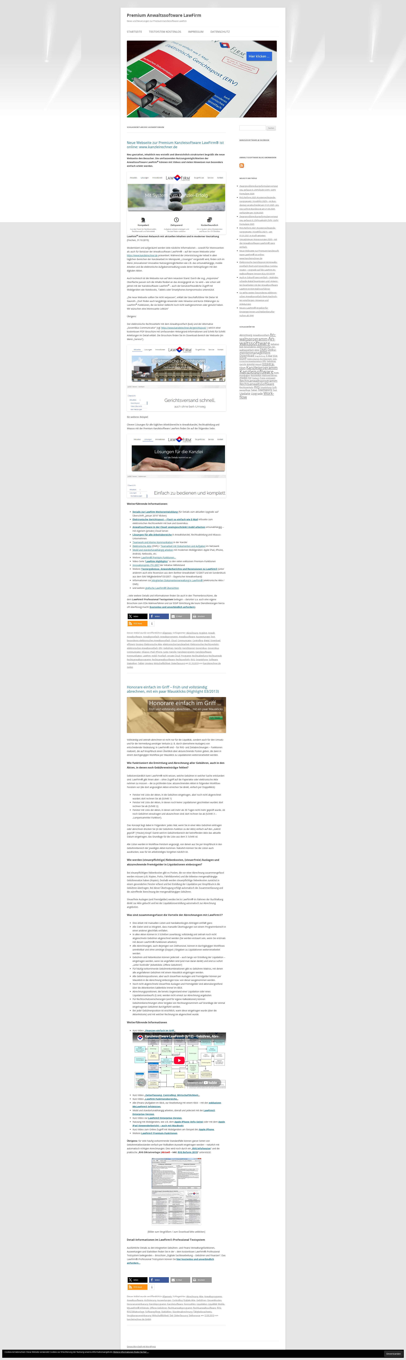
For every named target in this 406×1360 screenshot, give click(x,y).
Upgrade (257, 393)
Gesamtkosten (214, 1300)
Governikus (201, 648)
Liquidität (212, 1304)
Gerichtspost (188, 648)
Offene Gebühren (158, 1307)
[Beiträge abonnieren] (241, 166)
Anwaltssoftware (187, 636)
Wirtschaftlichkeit (162, 663)
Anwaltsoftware (134, 636)
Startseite (134, 31)
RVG (193, 659)
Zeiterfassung (178, 663)
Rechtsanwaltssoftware (163, 659)
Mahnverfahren (269, 375)
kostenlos (256, 375)
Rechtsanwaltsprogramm (139, 659)
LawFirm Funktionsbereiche (161, 1098)
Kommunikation (134, 655)
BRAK (257, 350)
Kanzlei (173, 651)
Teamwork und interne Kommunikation (153, 542)
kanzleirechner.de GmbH (139, 1319)
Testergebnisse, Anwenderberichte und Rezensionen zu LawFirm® (179, 568)
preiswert (270, 378)
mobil (154, 655)
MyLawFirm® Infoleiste (138, 1307)
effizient (131, 644)
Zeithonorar (194, 1315)
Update (244, 393)
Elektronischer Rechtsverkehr (204, 644)
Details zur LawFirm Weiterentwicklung (155, 511)
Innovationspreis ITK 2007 (146, 565)
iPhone (159, 651)
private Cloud (173, 655)
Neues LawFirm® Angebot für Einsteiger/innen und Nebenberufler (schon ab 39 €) (257, 311)
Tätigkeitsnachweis (202, 1311)
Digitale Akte (189, 1300)
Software (213, 659)
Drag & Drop (260, 356)
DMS (263, 349)
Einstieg (139, 644)
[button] (137, 616)
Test (275, 390)
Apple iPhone (206, 1129)
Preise (262, 378)
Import (258, 364)
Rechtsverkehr (183, 659)
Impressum (195, 31)
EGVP (243, 358)
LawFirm (147, 655)
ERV (160, 648)
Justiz (165, 651)
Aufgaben (275, 344)
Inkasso (145, 651)
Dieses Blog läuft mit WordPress (141, 1346)
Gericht (177, 648)
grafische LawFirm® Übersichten (162, 587)
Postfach (162, 655)
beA (213, 636)
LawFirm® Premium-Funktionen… (158, 557)
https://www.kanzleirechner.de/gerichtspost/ (183, 327)
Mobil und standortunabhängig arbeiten (153, 549)
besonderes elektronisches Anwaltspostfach (148, 640)
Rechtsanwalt (215, 655)
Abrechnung (192, 632)
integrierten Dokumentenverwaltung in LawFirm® (177, 580)
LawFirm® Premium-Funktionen (159, 1133)
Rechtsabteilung (200, 655)
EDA (275, 355)
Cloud (174, 640)
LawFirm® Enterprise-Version (165, 1117)
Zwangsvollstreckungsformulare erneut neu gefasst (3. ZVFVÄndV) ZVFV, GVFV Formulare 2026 (258, 190)
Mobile (221, 1304)
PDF (250, 378)
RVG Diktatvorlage (135, 1311)
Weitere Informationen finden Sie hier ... (131, 1352)
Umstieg (149, 663)
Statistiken (132, 663)
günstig (251, 364)
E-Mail (269, 355)
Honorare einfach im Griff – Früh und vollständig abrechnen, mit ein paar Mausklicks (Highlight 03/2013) (173, 689)
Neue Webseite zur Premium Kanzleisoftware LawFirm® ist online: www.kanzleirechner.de (175, 144)
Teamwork (265, 390)
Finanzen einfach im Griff (159, 1030)
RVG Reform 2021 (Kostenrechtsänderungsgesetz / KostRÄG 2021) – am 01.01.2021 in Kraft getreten (257, 231)
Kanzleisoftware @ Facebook (254, 140)
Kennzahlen (190, 1304)
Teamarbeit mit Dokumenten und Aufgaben (183, 546)
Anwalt (211, 632)
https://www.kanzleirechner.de (142, 255)
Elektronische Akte (142, 546)
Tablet (141, 663)
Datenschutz (220, 31)
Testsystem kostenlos (165, 31)
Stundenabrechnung (182, 1311)
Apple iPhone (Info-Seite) (188, 1121)
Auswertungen (203, 636)
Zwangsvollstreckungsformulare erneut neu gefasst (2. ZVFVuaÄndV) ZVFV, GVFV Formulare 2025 (258, 220)
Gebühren (168, 648)
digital (207, 640)
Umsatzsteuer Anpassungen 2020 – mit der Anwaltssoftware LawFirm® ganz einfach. (258, 243)
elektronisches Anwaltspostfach (142, 648)
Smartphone (202, 659)
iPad (152, 651)
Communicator (185, 640)
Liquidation (202, 1304)
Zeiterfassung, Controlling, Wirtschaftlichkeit (171, 1095)
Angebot (203, 632)
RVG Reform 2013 (187, 1152)
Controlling (198, 640)
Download (215, 640)
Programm (186, 655)
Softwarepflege (152, 1311)
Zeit (171, 1315)
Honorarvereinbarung (137, 1304)
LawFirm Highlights (157, 561)
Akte (201, 1296)
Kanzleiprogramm (186, 651)
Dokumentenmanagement (257, 351)
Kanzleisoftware (203, 651)
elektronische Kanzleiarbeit (176, 644)
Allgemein (167, 632)
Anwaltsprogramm (169, 636)
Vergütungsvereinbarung (139, 1315)
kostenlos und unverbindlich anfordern (172, 607)
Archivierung (150, 1300)
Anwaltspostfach (151, 636)
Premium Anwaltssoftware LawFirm (164, 15)
